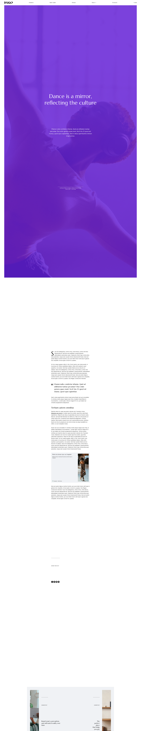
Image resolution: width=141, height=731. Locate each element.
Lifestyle (73, 188)
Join (136, 2)
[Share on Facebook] (54, 582)
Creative (69, 188)
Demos (74, 2)
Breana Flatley (64, 188)
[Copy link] (59, 582)
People (76, 188)
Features (31, 2)
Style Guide (53, 2)
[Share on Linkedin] (56, 582)
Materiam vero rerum (56, 413)
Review (79, 188)
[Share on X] (52, 582)
